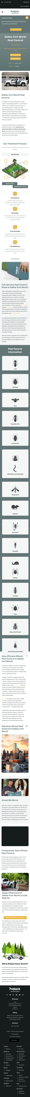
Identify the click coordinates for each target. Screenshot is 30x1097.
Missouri (19, 1046)
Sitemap (15, 999)
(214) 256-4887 (15, 45)
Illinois (6, 1068)
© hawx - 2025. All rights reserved (15, 1031)
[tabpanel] (15, 206)
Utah (18, 1083)
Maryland (6, 1083)
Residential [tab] (15, 154)
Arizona (6, 1046)
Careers (15, 1007)
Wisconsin (20, 1088)
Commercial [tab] (15, 259)
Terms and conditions (15, 1036)
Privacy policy (15, 1034)
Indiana (6, 1073)
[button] (2, 12)
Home (15, 1002)
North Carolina (21, 1051)
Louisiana (6, 1078)
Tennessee (20, 1067)
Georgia (6, 1062)
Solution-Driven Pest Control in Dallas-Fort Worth (13, 729)
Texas (18, 1072)
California (6, 1051)
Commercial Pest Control (15, 1005)
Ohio (18, 1062)
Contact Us (15, 1009)
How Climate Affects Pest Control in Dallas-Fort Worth (13, 659)
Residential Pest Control (15, 1003)
